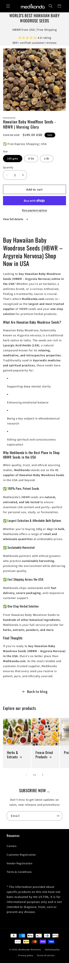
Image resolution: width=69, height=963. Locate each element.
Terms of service (45, 955)
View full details (13, 219)
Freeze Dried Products (44, 754)
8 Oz (31, 158)
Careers (12, 846)
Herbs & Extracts (12, 754)
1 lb (46, 158)
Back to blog (37, 691)
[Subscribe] (57, 816)
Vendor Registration (19, 863)
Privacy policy (25, 955)
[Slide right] (42, 774)
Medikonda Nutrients (29, 949)
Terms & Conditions (19, 872)
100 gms (12, 158)
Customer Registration (21, 854)
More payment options (34, 210)
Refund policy (52, 949)
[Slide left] (26, 774)
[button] (8, 6)
